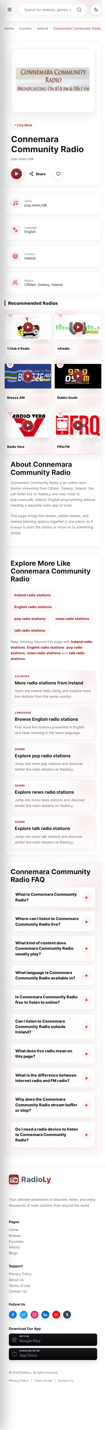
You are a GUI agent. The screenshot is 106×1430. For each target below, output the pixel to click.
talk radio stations (29, 630)
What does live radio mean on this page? (43, 1053)
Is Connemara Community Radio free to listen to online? (46, 999)
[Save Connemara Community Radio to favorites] (58, 173)
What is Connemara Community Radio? (46, 897)
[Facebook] (13, 1315)
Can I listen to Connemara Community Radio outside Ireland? (40, 1027)
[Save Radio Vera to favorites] (10, 413)
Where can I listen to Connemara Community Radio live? (46, 921)
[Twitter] (24, 1315)
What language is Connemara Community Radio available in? (45, 975)
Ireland (42, 28)
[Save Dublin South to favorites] (60, 364)
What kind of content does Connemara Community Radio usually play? (44, 948)
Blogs (13, 1253)
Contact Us (18, 1291)
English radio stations (33, 607)
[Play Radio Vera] (28, 425)
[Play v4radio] (78, 327)
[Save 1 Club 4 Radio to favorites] (10, 315)
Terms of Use (19, 1285)
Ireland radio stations (32, 595)
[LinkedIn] (45, 1315)
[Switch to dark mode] (96, 9)
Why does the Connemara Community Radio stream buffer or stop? (46, 1105)
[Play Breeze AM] (28, 376)
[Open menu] (9, 9)
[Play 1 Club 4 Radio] (28, 327)
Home (9, 28)
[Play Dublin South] (78, 376)
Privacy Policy (20, 1274)
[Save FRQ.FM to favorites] (60, 413)
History (14, 1247)
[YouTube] (56, 1315)
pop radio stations (30, 618)
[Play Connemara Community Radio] (16, 173)
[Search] (79, 9)
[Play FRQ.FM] (78, 425)
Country (25, 28)
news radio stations (72, 618)
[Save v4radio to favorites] (60, 315)
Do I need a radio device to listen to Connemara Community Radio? (46, 1135)
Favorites (16, 1241)
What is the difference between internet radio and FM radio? (45, 1078)
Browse (15, 1235)
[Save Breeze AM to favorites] (10, 364)
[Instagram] (34, 1315)
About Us (16, 1280)
